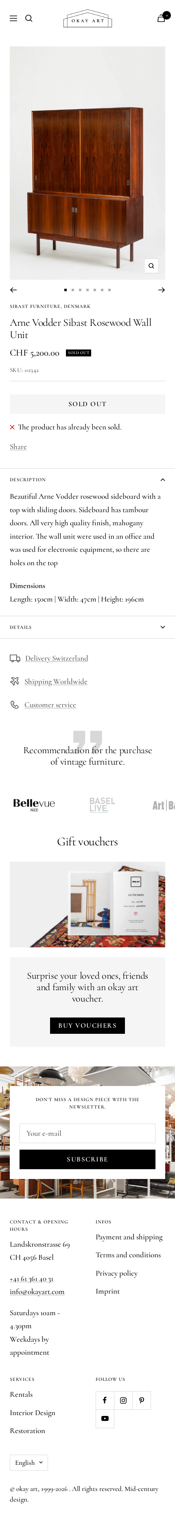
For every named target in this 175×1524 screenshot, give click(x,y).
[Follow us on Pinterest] (141, 1400)
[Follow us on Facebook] (105, 1400)
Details (21, 627)
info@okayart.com (37, 1291)
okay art (27, 1488)
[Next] (161, 290)
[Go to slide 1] (65, 290)
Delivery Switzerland (56, 658)
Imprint (108, 1291)
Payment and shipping (129, 1236)
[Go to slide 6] (102, 290)
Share (18, 446)
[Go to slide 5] (95, 290)
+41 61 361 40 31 (31, 1278)
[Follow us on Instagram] (123, 1400)
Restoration (27, 1430)
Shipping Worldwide (56, 681)
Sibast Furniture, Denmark (50, 306)
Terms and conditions (128, 1254)
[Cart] (161, 18)
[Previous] (13, 290)
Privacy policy (117, 1273)
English (25, 1462)
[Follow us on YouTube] (105, 1418)
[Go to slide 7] (109, 290)
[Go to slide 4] (87, 290)
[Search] (29, 18)
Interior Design (32, 1412)
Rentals (21, 1394)
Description (28, 479)
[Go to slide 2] (73, 290)
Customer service (50, 704)
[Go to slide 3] (80, 290)
